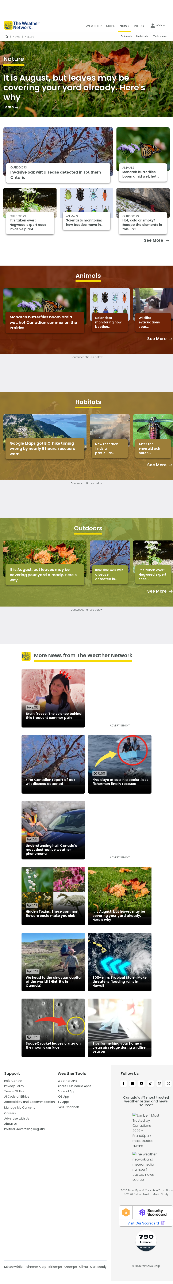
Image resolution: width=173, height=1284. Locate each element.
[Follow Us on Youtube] (141, 1084)
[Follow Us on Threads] (159, 1084)
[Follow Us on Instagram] (132, 1084)
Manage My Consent (19, 1107)
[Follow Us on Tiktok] (150, 1084)
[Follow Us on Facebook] (123, 1084)
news (16, 37)
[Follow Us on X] (168, 1084)
